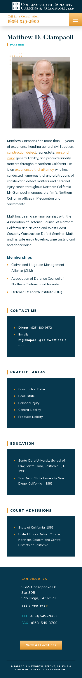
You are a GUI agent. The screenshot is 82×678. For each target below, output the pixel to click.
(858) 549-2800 (23, 21)
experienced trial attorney (34, 169)
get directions (34, 605)
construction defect (21, 152)
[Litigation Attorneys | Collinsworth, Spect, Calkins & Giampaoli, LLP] (41, 6)
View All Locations (41, 645)
